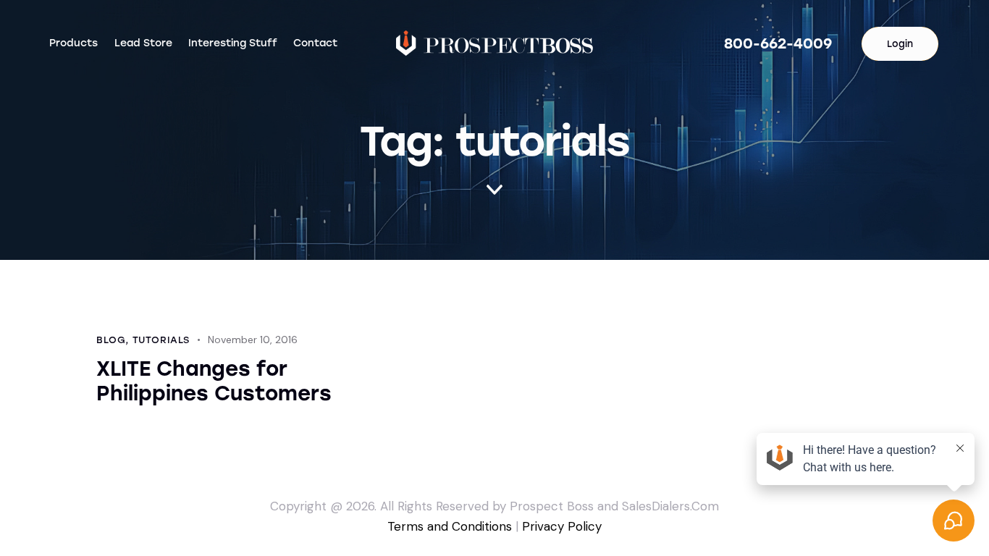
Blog (110, 339)
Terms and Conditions (449, 526)
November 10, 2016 (253, 339)
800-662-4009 (778, 43)
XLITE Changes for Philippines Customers (214, 380)
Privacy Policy (562, 526)
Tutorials (161, 339)
